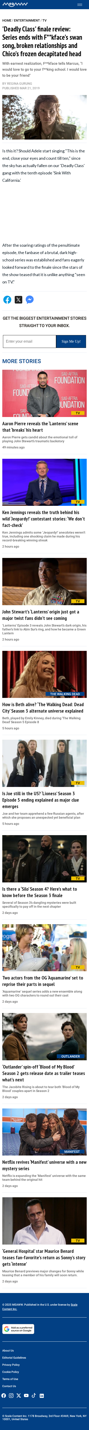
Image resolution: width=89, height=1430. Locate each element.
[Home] (15, 4)
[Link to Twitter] (18, 1395)
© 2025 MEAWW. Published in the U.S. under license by (36, 1304)
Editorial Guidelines (14, 1357)
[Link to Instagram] (11, 1395)
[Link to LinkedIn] (41, 1396)
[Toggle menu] (82, 4)
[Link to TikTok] (33, 1396)
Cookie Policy (10, 1372)
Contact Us (9, 1386)
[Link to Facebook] (3, 1395)
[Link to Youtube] (26, 1395)
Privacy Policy (11, 1364)
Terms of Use (10, 1379)
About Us (8, 1350)
